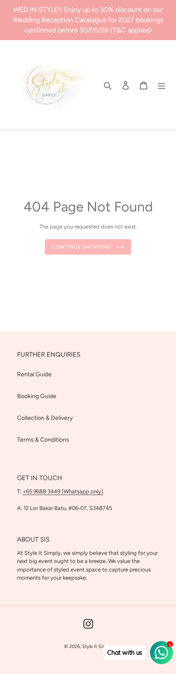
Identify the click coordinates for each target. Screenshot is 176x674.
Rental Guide (34, 374)
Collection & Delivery (45, 418)
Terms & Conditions (43, 439)
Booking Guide (36, 396)
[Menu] (161, 85)
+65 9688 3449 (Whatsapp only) (63, 491)
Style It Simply (97, 646)
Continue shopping (81, 247)
